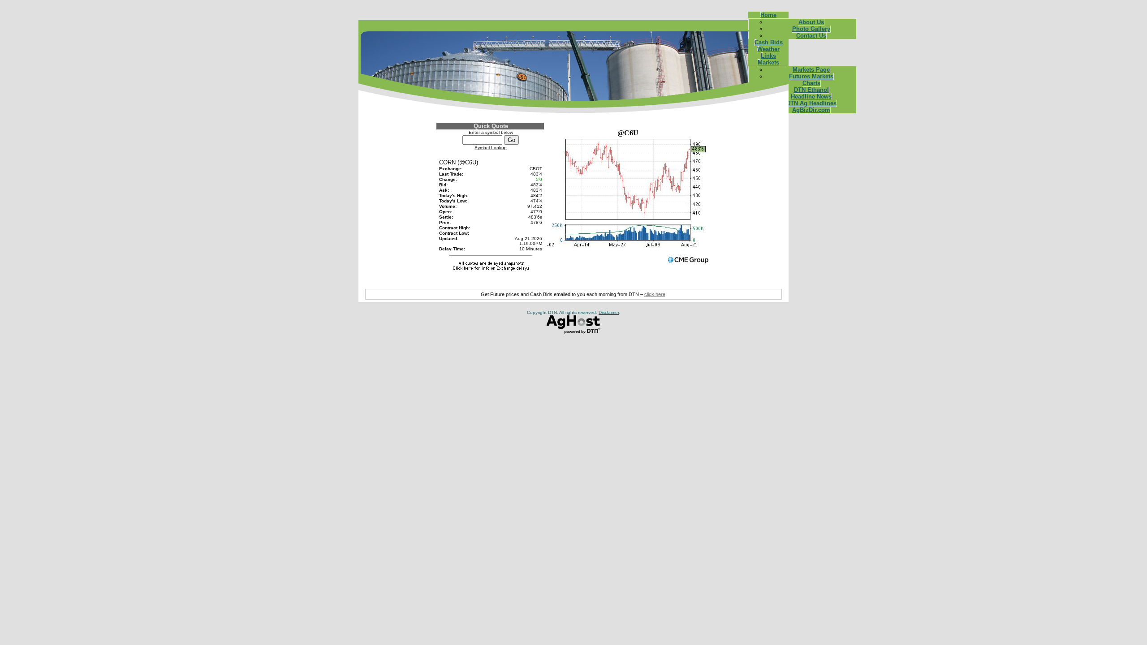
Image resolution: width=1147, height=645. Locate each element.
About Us (811, 22)
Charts (811, 83)
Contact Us (811, 35)
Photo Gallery (811, 29)
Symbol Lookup (490, 147)
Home (768, 15)
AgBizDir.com (811, 110)
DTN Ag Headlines (811, 103)
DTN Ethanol (811, 89)
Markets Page (811, 69)
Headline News (811, 96)
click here (654, 294)
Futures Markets (811, 76)
